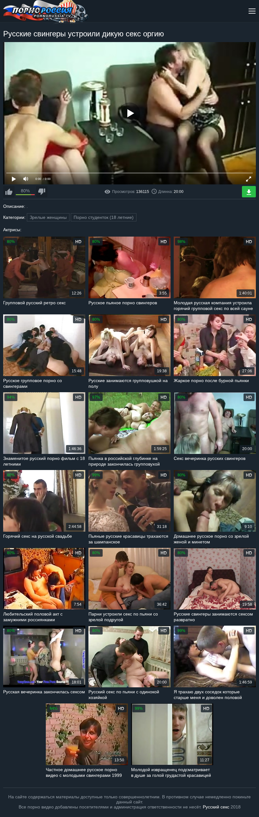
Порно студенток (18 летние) (104, 217)
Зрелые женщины (48, 217)
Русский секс (216, 806)
